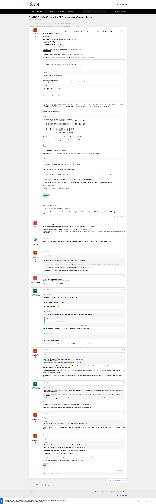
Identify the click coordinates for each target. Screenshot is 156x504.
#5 (124, 276)
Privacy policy (113, 491)
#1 (124, 29)
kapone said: (47, 354)
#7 (124, 349)
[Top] (124, 492)
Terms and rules (105, 491)
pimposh (35, 243)
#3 (124, 238)
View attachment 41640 (49, 300)
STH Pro (35, 491)
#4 (124, 251)
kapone (35, 294)
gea (35, 226)
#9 (124, 413)
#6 (124, 289)
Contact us (97, 491)
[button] (43, 11)
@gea (62, 370)
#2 (124, 222)
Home (121, 491)
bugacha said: (47, 294)
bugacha (32, 19)
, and (53, 473)
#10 (124, 434)
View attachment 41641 (49, 337)
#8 (124, 382)
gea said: (46, 255)
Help (118, 491)
